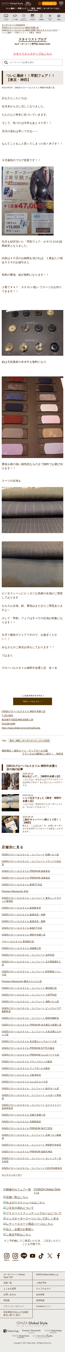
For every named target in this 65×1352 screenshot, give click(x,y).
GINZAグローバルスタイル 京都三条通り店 (23, 1115)
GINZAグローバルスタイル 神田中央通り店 (23, 934)
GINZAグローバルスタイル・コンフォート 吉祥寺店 (28, 955)
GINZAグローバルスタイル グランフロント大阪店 (27, 1061)
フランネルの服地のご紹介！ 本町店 (42, 753)
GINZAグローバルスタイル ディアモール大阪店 (26, 1068)
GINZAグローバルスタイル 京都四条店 (21, 1121)
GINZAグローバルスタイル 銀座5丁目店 (22, 928)
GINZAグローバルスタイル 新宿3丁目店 (22, 884)
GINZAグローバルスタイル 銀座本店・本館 (23, 914)
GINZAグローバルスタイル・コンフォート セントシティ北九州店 (31, 1160)
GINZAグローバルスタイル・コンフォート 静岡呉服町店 (30, 1018)
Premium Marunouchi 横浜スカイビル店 (22, 981)
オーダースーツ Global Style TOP (14, 1276)
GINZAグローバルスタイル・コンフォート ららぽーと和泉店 (31, 1097)
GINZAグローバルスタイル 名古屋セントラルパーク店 (29, 1041)
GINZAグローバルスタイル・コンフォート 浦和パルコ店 (30, 1001)
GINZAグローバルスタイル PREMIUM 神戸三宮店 (27, 1128)
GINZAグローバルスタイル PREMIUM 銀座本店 (26, 871)
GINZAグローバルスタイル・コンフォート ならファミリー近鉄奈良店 (31, 1106)
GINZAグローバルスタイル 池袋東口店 (21, 948)
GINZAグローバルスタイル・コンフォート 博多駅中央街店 (31, 1145)
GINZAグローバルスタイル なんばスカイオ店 (25, 1081)
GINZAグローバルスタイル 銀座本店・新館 (23, 921)
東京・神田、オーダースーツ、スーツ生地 (29, 740)
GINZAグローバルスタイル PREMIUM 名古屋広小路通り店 (31, 1025)
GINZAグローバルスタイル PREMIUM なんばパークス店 (30, 1055)
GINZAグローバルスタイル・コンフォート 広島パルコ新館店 (31, 1136)
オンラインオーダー (12, 1175)
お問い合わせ (9, 1294)
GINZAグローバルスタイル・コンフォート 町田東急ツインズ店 (31, 973)
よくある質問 (9, 1288)
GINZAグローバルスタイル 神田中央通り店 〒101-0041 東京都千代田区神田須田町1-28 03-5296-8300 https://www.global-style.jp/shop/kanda (23, 719)
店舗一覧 (7, 1283)
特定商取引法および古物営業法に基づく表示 (15, 1313)
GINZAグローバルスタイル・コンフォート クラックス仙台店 (31, 863)
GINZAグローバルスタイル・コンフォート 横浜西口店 (29, 988)
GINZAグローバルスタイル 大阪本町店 (21, 1075)
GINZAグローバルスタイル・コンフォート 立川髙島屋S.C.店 (31, 963)
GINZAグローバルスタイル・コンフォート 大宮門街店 (29, 995)
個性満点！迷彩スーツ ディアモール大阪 (25, 750)
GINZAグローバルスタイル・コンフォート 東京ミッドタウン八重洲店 (31, 899)
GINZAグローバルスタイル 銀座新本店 (21, 908)
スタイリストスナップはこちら (32, 53)
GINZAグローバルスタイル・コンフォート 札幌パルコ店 (30, 854)
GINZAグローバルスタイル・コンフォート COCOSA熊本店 (32, 1168)
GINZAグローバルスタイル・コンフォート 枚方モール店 (30, 1088)
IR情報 (6, 1300)
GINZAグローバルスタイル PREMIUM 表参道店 (26, 878)
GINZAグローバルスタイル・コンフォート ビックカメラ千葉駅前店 (31, 1010)
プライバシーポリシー (13, 1306)
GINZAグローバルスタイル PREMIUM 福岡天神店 (27, 1151)
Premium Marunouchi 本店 (15, 891)
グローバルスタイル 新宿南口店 (18, 941)
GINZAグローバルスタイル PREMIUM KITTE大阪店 (28, 1048)
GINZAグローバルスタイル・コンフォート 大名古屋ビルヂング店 (31, 1033)
